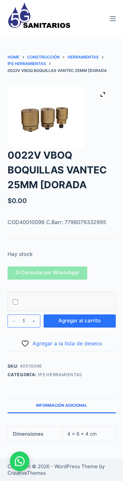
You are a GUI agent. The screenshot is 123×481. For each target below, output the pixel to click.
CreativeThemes (27, 473)
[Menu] (113, 19)
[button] (48, 272)
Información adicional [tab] (61, 405)
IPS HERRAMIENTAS (60, 374)
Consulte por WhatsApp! (50, 272)
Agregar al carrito (79, 320)
